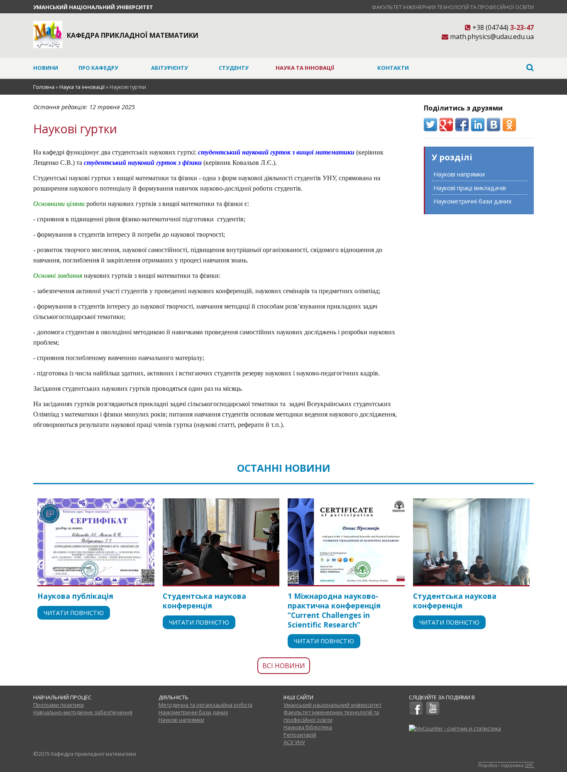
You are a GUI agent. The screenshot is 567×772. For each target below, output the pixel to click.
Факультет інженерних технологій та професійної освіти (453, 7)
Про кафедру (98, 67)
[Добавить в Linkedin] (477, 124)
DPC (529, 765)
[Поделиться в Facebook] (462, 124)
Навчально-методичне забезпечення (82, 712)
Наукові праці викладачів (469, 188)
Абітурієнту (169, 67)
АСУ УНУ (294, 742)
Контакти (393, 67)
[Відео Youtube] (432, 713)
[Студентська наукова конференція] (221, 541)
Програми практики (58, 704)
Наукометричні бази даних (472, 201)
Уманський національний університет (93, 7)
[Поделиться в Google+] (446, 124)
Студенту (234, 67)
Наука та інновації (305, 67)
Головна (43, 87)
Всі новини (283, 665)
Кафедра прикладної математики (132, 35)
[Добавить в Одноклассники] (509, 124)
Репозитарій (300, 734)
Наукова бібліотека (308, 727)
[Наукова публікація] (95, 541)
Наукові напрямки (459, 174)
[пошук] (482, 67)
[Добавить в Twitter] (430, 124)
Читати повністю (74, 613)
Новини (45, 67)
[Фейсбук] (416, 713)
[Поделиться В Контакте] (493, 124)
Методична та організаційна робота (205, 704)
